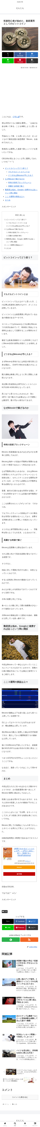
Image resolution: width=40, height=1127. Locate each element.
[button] (32, 60)
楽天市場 (19, 874)
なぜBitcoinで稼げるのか (15, 179)
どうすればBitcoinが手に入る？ (20, 175)
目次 (17, 215)
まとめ (7, 200)
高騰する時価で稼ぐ (16, 186)
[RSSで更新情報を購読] (29, 939)
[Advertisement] (20, 92)
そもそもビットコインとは (19, 172)
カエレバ (27, 861)
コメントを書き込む (20, 1097)
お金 (5, 911)
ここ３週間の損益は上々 (15, 196)
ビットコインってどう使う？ (16, 168)
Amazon (19, 867)
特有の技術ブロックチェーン (19, 182)
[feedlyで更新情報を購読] (11, 939)
